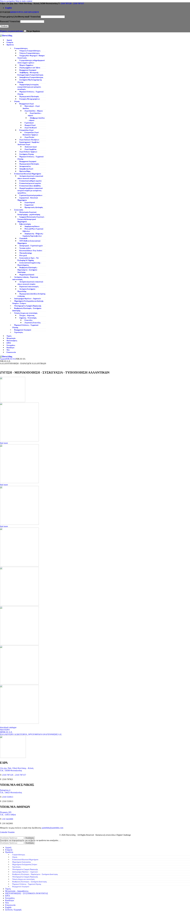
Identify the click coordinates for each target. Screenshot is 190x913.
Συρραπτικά (29, 205)
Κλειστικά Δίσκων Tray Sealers (30, 251)
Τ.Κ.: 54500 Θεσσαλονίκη (11, 770)
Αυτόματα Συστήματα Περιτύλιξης (26, 290)
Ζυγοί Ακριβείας (30, 149)
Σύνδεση (4, 26)
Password (10, 21)
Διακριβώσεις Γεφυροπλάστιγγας (31, 77)
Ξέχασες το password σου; (11, 31)
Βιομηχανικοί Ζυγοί (26, 104)
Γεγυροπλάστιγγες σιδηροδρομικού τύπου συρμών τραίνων (31, 62)
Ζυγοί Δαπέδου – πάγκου (35, 114)
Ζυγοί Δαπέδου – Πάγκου (34, 111)
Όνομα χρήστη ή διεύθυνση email (20, 17)
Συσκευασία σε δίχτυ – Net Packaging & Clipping (28, 259)
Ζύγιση (16, 101)
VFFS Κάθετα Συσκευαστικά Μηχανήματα (28, 242)
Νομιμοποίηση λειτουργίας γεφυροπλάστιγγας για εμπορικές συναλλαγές (29, 87)
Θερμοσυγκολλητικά (26, 275)
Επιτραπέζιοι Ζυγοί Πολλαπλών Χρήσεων (31, 134)
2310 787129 (66, 3)
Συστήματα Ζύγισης (26, 154)
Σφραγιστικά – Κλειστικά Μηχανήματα (27, 199)
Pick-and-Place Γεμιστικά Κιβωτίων (33, 230)
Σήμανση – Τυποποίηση (27, 318)
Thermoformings (25, 253)
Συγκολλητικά (30, 202)
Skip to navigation (7, 1)
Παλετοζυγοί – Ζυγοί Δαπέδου (31, 107)
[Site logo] (6, 35)
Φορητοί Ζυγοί (30, 125)
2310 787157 (78, 3)
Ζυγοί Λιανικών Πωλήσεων (29, 140)
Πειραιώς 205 (5, 812)
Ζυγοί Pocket (29, 137)
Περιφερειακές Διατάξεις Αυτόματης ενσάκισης (31, 295)
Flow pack (23, 255)
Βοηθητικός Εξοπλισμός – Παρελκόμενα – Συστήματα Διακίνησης (27, 270)
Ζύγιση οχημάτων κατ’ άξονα (29, 68)
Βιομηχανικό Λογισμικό (27, 70)
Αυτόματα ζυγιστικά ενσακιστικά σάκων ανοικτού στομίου (30, 177)
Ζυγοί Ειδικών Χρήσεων (28, 152)
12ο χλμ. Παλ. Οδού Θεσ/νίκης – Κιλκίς (16, 768)
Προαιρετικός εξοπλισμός (34, 207)
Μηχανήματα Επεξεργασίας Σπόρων (24, 864)
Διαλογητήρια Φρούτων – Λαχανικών (27, 299)
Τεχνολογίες (18, 332)
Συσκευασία (18, 210)
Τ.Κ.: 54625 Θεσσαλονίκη (11, 792)
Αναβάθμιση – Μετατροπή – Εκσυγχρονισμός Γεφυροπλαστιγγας (30, 74)
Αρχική (3, 359)
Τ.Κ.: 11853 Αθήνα (8, 815)
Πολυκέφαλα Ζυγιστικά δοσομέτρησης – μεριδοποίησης (28, 213)
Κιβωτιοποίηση (25, 224)
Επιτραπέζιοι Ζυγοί (26, 130)
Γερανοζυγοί (29, 123)
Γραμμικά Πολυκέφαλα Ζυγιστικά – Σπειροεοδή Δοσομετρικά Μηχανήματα (31, 219)
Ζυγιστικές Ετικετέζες (33, 323)
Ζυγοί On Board (30, 128)
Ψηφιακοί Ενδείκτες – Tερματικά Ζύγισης (30, 93)
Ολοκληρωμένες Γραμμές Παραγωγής (27, 306)
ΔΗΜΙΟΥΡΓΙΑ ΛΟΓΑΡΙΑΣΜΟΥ (24, 12)
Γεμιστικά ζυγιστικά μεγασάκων (30, 195)
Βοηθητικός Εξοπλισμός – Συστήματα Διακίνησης (26, 309)
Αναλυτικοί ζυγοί (31, 147)
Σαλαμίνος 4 (5, 790)
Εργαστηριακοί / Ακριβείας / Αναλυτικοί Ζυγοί (28, 143)
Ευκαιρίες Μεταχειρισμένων (29, 99)
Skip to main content (23, 1)
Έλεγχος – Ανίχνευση (26, 315)
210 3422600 (7, 819)
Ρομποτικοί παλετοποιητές (29, 286)
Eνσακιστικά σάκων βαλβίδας (30, 186)
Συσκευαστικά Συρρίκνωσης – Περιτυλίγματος (29, 264)
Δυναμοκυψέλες (25, 166)
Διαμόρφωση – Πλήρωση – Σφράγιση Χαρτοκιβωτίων (33, 235)
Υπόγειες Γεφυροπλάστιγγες (29, 53)
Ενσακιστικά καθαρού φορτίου (30, 181)
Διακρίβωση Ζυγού (26, 169)
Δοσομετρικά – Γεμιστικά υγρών (31, 246)
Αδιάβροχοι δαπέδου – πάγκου (36, 119)
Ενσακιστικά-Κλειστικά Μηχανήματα (27, 174)
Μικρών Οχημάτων (26, 65)
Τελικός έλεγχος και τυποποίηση (25, 313)
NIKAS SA (11, 359)
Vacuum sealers (25, 248)
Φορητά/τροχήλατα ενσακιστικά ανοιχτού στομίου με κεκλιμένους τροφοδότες (30, 190)
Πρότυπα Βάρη (24, 171)
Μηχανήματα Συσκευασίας (21, 862)
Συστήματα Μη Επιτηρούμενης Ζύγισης (29, 81)
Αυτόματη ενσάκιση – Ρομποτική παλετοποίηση (25, 278)
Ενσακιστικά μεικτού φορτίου (30, 183)
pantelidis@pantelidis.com (52, 828)
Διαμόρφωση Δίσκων (32, 226)
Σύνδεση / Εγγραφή (13, 910)
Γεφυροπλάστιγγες (21, 48)
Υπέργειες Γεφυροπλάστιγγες (29, 51)
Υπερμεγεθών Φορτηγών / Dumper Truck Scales (31, 57)
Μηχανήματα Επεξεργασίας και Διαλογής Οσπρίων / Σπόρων (27, 302)
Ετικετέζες (28, 320)
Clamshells (23, 238)
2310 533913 (7, 797)
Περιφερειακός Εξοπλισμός (29, 96)
